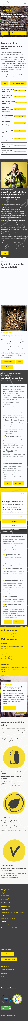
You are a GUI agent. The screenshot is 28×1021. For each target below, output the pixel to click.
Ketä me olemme (10, 708)
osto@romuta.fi (5, 899)
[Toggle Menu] (25, 2)
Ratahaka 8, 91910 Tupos (8, 925)
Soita (5, 32)
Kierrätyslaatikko (8, 361)
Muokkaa (13, 525)
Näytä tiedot (21, 516)
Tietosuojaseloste (11, 1015)
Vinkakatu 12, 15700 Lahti (8, 918)
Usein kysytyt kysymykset (7, 969)
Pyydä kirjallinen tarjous (18, 32)
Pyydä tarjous (7, 366)
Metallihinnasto (7, 954)
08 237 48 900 (5, 896)
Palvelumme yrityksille (9, 959)
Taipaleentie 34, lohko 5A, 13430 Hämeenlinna (14, 912)
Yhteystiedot (18, 483)
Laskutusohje (4, 973)
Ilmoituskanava (5, 977)
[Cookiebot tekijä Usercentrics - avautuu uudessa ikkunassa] (20, 494)
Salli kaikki (14, 521)
